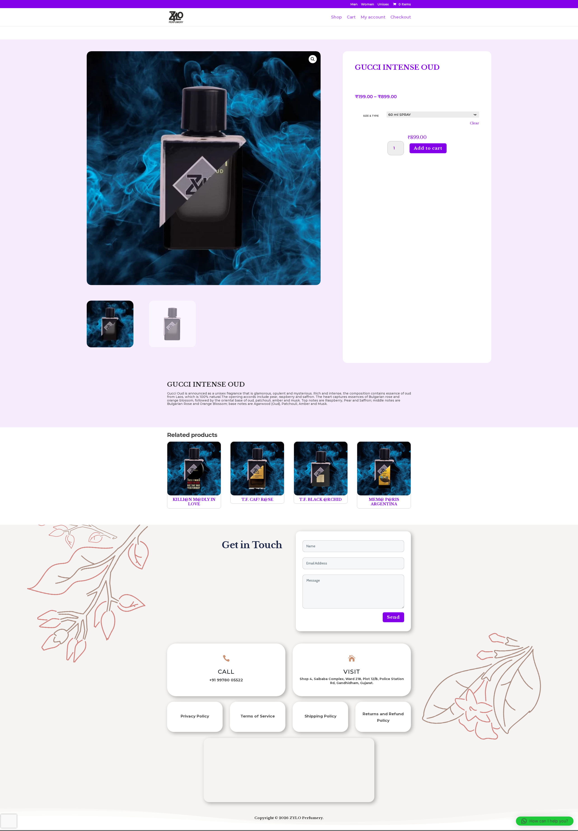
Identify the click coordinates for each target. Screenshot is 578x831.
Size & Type (371, 115)
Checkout (400, 18)
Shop (336, 18)
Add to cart (428, 148)
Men (354, 4)
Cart (351, 18)
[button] (313, 59)
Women (367, 4)
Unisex (383, 4)
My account (373, 18)
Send (393, 617)
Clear (474, 123)
